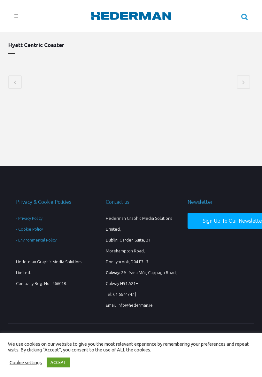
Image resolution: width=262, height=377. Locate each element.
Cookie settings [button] (26, 362)
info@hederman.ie (135, 305)
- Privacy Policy (29, 218)
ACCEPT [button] (58, 362)
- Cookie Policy (29, 229)
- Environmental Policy (36, 240)
